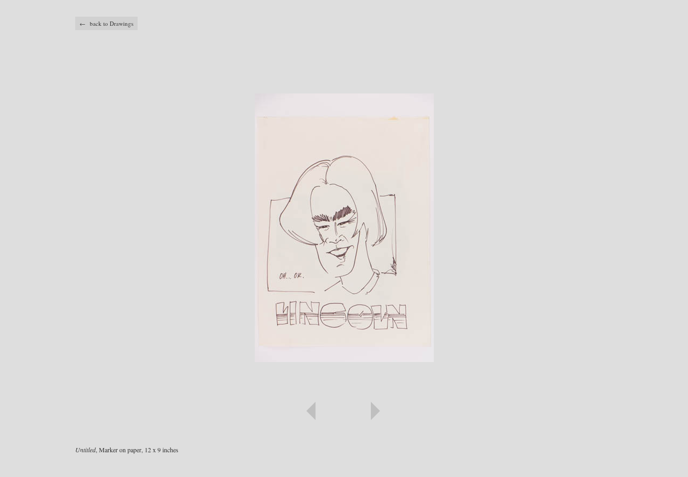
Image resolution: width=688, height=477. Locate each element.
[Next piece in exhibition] (478, 411)
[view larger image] (344, 214)
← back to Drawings (106, 23)
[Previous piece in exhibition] (209, 411)
